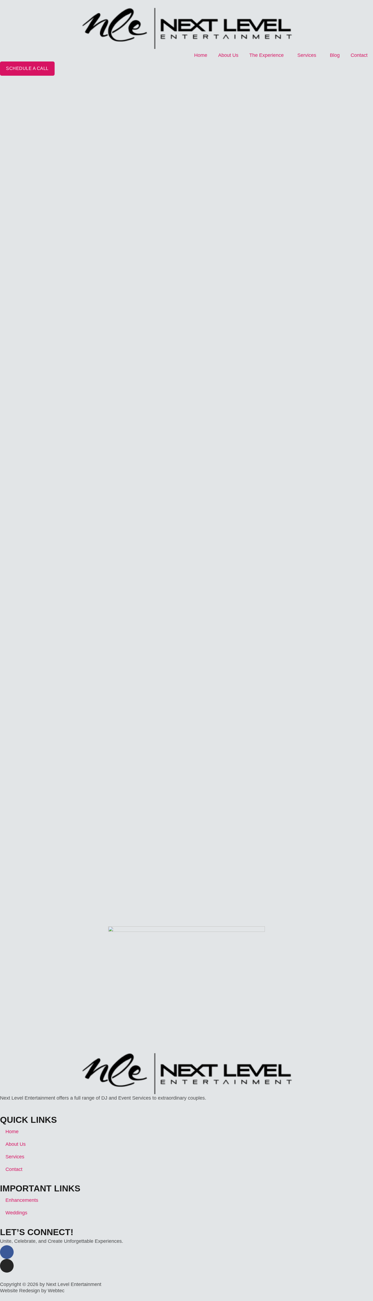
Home (200, 55)
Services (306, 55)
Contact (359, 55)
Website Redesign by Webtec (32, 1290)
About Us (228, 55)
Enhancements (21, 1200)
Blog (335, 55)
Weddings (16, 1212)
